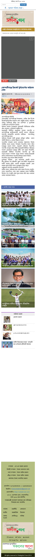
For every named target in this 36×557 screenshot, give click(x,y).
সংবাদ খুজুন (23, 4)
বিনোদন (22, 512)
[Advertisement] (18, 60)
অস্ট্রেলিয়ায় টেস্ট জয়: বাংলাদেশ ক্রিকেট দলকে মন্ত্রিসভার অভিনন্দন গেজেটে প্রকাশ (17, 205)
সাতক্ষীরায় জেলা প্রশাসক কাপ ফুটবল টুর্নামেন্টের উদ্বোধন (18, 245)
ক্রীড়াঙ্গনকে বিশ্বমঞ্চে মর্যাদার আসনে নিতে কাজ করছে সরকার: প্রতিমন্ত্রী (17, 285)
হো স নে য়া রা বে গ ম (19, 325)
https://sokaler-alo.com (22, 492)
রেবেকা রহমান (17, 317)
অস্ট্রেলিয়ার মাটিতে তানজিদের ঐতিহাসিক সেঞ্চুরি (15, 305)
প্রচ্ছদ (5, 81)
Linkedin (26, 537)
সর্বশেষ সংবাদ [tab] (18, 314)
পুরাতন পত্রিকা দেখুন (15, 8)
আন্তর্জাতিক (15, 512)
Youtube (24, 540)
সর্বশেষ (5, 509)
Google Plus (14, 540)
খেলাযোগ (13, 81)
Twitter (19, 537)
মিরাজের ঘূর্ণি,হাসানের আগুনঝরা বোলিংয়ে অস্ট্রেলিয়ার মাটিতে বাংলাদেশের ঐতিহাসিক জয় (17, 265)
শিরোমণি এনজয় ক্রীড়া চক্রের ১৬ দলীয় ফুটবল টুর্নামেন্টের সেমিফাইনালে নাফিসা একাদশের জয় (17, 225)
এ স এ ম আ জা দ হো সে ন (21, 333)
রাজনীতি (14, 509)
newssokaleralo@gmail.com (21, 489)
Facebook (10, 537)
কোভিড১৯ (15, 516)
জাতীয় (5, 512)
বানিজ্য (22, 516)
